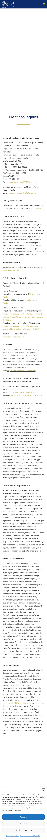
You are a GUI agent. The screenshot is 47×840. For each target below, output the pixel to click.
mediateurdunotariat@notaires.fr (22, 392)
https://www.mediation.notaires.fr (21, 370)
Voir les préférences (23, 830)
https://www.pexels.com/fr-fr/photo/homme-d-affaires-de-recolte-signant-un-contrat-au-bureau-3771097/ (23, 317)
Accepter (23, 817)
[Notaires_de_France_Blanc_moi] (13, 4)
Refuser (23, 823)
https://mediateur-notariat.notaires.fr (26, 395)
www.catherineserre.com (13, 337)
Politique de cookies (12, 836)
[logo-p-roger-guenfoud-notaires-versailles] (5, 4)
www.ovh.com (35, 208)
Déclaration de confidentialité (30, 836)
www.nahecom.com (11, 270)
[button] (43, 790)
